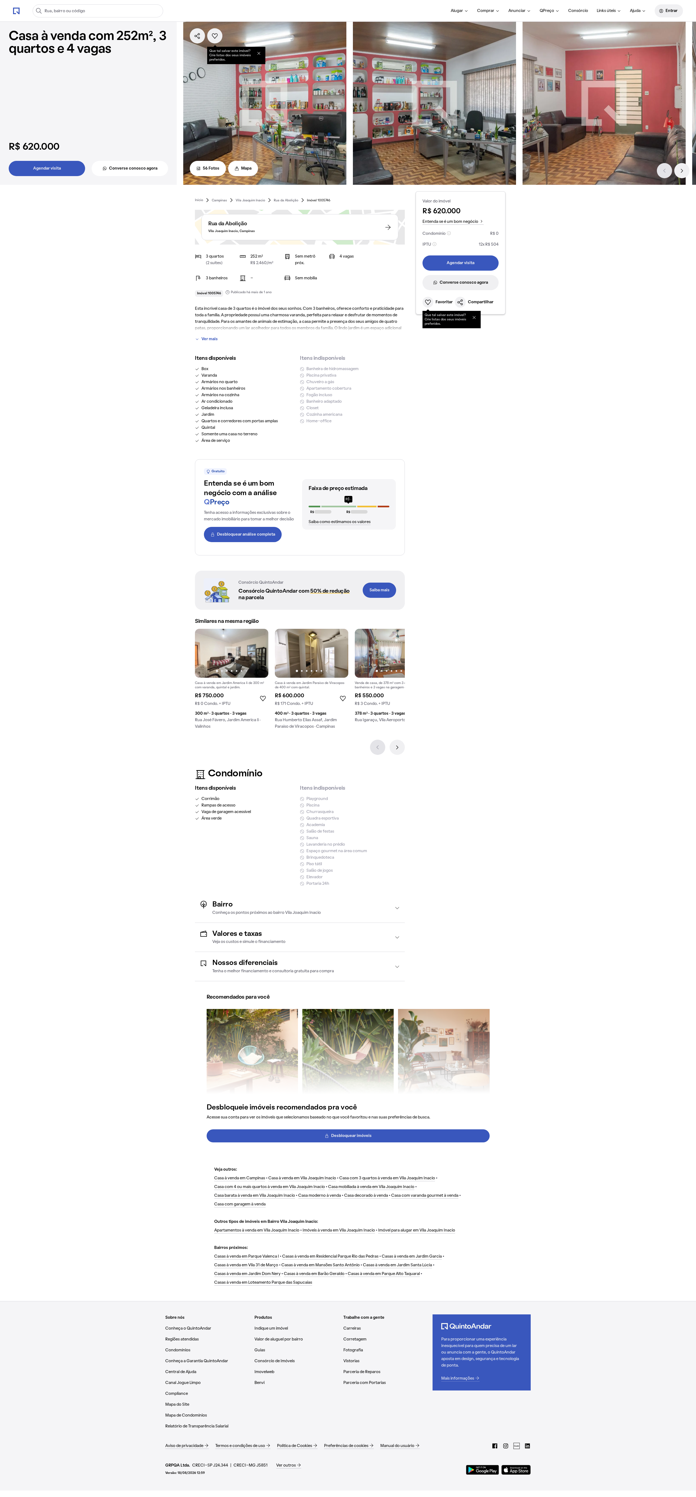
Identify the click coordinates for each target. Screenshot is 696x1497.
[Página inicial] (16, 10)
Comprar (485, 11)
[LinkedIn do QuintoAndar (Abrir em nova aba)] (527, 1446)
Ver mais (209, 339)
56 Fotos (211, 168)
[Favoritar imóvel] (214, 35)
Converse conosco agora (133, 168)
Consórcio (578, 11)
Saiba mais (379, 590)
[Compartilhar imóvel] (197, 35)
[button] (300, 908)
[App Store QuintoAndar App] (516, 1470)
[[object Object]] (258, 53)
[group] (231, 681)
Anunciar (517, 11)
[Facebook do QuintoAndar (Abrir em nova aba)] (495, 1446)
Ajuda (635, 11)
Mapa (246, 168)
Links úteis (606, 11)
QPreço (547, 11)
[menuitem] (459, 10)
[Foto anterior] (204, 653)
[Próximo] (681, 170)
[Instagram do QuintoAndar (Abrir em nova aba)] (505, 1446)
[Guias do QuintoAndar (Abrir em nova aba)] (516, 1446)
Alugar (457, 11)
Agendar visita (47, 168)
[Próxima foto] (258, 653)
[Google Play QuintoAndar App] (482, 1470)
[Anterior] (664, 170)
